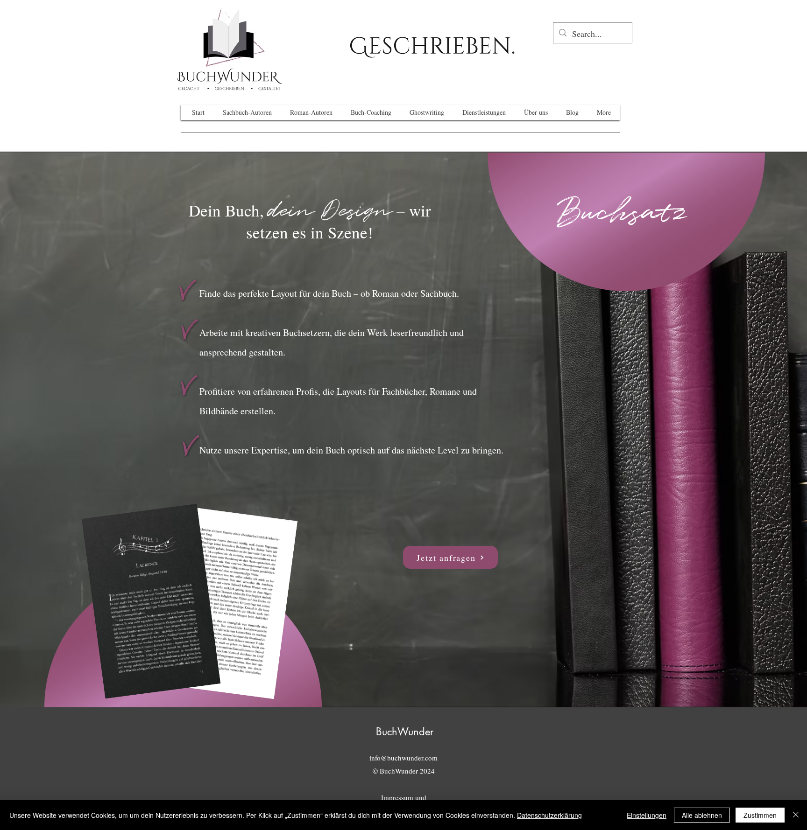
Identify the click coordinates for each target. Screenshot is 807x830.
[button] (432, 46)
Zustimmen (760, 815)
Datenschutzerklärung (549, 815)
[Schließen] (795, 815)
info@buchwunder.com (403, 757)
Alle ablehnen (702, 815)
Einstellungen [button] (646, 815)
